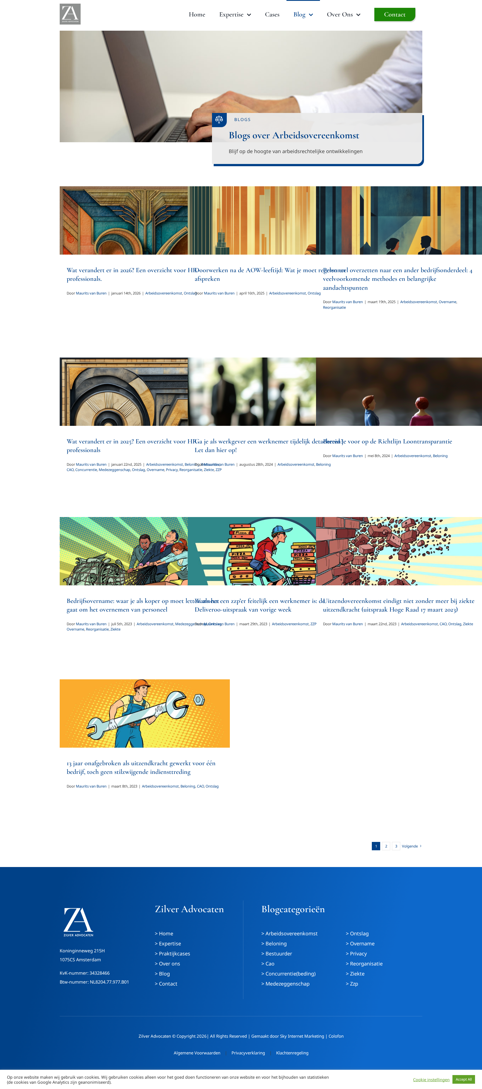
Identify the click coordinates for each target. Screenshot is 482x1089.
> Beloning (274, 943)
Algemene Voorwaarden (197, 1053)
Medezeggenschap (114, 469)
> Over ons (167, 963)
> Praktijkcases (172, 953)
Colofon (336, 1036)
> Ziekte (355, 973)
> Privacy (356, 953)
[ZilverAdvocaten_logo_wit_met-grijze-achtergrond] (70, 6)
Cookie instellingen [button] (431, 1079)
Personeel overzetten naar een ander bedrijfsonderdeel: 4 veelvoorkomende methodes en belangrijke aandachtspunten (398, 278)
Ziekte (115, 629)
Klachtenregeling (292, 1053)
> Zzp (352, 983)
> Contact (166, 983)
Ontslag (138, 469)
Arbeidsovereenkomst (163, 293)
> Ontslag (357, 933)
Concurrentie (86, 469)
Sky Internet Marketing (302, 1036)
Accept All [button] (464, 1079)
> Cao (267, 963)
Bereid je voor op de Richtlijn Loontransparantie (387, 441)
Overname (447, 301)
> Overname (360, 943)
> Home (164, 933)
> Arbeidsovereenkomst (289, 933)
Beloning (440, 455)
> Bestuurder (276, 953)
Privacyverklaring (248, 1053)
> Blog (162, 973)
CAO (70, 469)
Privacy (172, 469)
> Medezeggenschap (285, 983)
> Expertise (168, 943)
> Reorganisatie (364, 963)
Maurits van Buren (91, 293)
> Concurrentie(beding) (288, 973)
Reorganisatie (334, 307)
